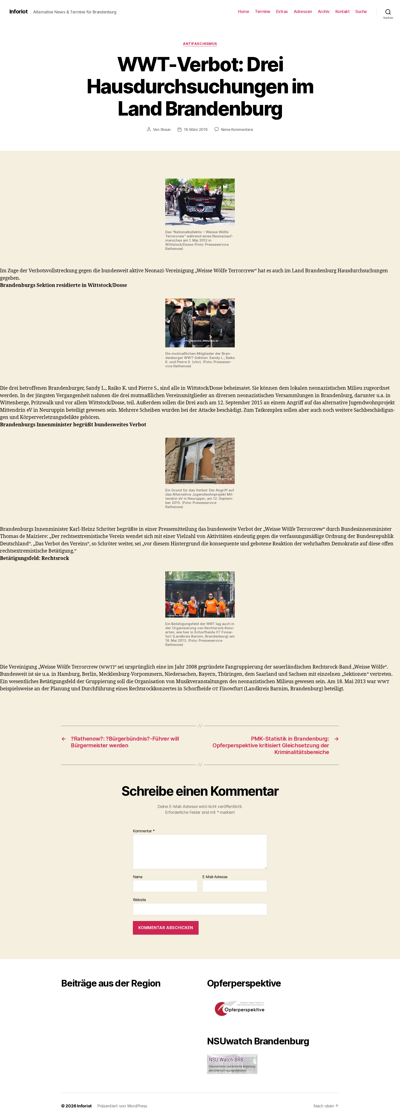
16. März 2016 (196, 129)
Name (138, 877)
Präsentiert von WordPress (122, 1105)
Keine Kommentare (237, 129)
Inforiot (18, 11)
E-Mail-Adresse (215, 877)
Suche (361, 11)
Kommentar (144, 831)
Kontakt (342, 11)
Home (243, 11)
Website (139, 899)
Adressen (303, 11)
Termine (262, 11)
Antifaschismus (200, 44)
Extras (282, 11)
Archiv (324, 11)
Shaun (165, 129)
